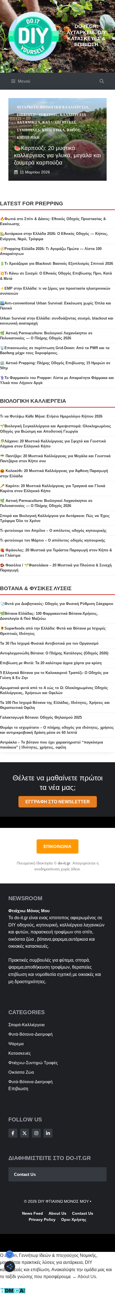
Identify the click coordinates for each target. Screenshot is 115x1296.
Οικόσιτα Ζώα (21, 1072)
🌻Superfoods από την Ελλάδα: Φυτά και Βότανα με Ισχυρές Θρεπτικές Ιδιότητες (53, 630)
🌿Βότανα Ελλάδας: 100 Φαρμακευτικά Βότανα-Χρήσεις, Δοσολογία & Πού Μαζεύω (49, 616)
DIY (12, 925)
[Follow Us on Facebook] (12, 1133)
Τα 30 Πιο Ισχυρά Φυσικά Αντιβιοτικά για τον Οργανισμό (49, 643)
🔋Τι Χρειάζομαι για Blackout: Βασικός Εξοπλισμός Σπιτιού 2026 (56, 263)
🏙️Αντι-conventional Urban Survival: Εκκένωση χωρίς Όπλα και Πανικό (55, 305)
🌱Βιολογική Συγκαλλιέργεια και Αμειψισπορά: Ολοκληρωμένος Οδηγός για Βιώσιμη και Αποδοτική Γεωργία (55, 428)
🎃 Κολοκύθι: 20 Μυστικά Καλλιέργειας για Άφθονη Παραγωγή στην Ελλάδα (54, 473)
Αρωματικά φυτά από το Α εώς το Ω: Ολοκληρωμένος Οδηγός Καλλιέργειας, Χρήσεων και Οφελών (54, 690)
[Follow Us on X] (24, 1133)
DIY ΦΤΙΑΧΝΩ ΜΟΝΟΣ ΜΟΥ (63, 1201)
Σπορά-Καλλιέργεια (26, 1024)
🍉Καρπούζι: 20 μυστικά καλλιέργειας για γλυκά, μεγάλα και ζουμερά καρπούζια (57, 155)
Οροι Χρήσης (73, 1219)
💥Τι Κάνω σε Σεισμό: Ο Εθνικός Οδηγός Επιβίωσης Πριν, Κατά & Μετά (56, 275)
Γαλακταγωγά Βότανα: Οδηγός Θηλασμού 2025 (41, 717)
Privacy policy (42, 1219)
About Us (87, 1276)
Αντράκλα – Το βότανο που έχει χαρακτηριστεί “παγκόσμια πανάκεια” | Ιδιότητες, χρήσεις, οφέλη (51, 744)
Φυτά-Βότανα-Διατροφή (30, 1034)
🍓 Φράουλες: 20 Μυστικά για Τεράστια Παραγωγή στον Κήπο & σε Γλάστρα (56, 552)
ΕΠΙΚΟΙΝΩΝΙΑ (57, 846)
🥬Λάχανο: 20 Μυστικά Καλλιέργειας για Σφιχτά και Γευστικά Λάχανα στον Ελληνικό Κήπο (53, 443)
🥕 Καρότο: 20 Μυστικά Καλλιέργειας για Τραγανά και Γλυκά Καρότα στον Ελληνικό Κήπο (52, 488)
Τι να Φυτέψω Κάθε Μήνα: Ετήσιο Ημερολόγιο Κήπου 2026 (51, 416)
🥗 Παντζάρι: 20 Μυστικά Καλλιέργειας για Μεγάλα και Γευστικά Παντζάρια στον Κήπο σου (55, 458)
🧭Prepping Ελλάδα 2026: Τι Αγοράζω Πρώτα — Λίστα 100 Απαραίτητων (51, 251)
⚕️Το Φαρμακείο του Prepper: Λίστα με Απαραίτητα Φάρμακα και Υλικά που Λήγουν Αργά (57, 380)
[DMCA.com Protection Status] (12, 1292)
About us (57, 1213)
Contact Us (25, 1174)
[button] (102, 81)
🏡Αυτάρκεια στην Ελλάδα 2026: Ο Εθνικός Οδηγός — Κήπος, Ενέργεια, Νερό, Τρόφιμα (54, 236)
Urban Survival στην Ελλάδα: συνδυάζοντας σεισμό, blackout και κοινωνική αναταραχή (56, 320)
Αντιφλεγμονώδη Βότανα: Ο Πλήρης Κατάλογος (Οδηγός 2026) (54, 653)
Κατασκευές (19, 1053)
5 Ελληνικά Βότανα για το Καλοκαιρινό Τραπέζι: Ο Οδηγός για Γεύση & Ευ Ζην (54, 675)
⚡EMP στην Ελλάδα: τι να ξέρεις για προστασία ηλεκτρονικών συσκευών (55, 291)
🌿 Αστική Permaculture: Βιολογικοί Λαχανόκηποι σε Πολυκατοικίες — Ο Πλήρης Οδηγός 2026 (46, 335)
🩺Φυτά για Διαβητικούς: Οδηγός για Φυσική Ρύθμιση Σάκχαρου (56, 604)
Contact (79, 1213)
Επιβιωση (18, 1088)
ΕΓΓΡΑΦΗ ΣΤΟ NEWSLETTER (57, 801)
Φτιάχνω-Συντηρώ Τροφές (33, 1062)
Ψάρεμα (16, 1043)
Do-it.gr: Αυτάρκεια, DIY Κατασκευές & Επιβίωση (86, 35)
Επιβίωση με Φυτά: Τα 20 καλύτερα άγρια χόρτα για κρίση (51, 663)
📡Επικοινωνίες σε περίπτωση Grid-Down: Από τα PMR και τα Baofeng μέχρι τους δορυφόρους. (54, 350)
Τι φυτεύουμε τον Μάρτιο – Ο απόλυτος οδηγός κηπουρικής (52, 540)
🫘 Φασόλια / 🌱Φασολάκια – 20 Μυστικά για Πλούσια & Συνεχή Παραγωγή (56, 567)
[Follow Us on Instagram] (36, 1133)
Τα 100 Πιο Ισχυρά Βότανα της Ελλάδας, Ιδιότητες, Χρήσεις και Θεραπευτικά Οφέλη (55, 705)
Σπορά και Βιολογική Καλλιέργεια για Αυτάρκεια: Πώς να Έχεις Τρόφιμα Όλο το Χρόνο (55, 518)
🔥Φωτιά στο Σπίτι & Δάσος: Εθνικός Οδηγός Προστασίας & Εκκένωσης (53, 221)
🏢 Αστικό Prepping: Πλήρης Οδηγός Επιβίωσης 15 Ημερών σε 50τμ (55, 365)
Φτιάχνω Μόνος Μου (29, 910)
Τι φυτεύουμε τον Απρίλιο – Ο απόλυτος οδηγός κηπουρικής (53, 530)
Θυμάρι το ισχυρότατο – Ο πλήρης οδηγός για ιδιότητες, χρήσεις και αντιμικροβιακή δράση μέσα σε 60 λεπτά (57, 730)
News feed (32, 1213)
